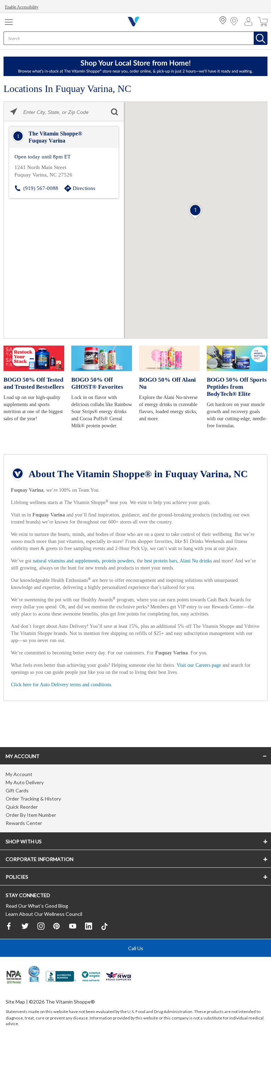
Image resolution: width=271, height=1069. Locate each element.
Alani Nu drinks (216, 574)
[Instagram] (40, 948)
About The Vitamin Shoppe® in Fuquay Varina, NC (140, 480)
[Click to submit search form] (114, 111)
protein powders (130, 574)
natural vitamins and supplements (72, 574)
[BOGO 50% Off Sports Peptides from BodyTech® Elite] (237, 358)
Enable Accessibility (23, 7)
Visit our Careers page (218, 685)
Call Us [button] (135, 970)
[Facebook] (9, 948)
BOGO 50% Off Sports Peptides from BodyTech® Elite (235, 386)
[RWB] (118, 1000)
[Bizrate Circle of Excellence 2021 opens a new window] (34, 996)
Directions (84, 187)
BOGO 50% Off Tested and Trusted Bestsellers (33, 382)
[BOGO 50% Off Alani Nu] (169, 358)
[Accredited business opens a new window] (61, 1000)
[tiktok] (104, 949)
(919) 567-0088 (40, 187)
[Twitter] (25, 948)
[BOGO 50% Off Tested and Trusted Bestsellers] (34, 358)
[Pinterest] (56, 948)
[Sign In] (250, 21)
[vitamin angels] (91, 1000)
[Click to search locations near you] (13, 111)
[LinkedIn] (88, 948)
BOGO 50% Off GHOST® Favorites (95, 382)
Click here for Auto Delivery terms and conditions (65, 704)
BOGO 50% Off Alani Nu (166, 382)
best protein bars (177, 574)
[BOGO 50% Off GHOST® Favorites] (101, 358)
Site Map (15, 1024)
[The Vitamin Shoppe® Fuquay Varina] (63, 137)
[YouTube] (72, 948)
